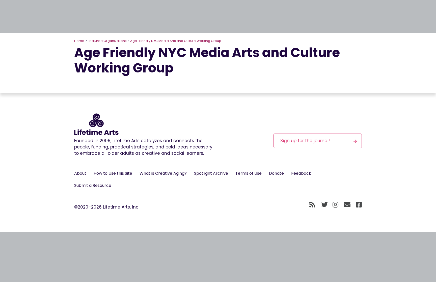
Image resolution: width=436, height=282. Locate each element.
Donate (276, 173)
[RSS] (312, 205)
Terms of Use (248, 173)
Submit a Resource (92, 185)
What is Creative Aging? (163, 173)
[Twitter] (324, 205)
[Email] (347, 205)
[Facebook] (359, 205)
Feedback (301, 173)
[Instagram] (335, 205)
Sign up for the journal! (305, 141)
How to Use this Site (113, 173)
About (80, 173)
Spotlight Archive (211, 173)
